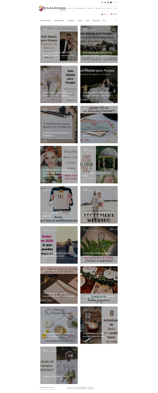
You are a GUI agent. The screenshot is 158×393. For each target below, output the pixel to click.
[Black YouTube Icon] (111, 2)
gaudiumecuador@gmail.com (80, 388)
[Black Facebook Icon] (102, 2)
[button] (115, 2)
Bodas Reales (96, 20)
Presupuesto (70, 20)
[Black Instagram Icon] (108, 2)
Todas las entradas (45, 20)
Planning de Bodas (59, 20)
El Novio (87, 20)
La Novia (80, 20)
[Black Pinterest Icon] (105, 2)
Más (104, 20)
